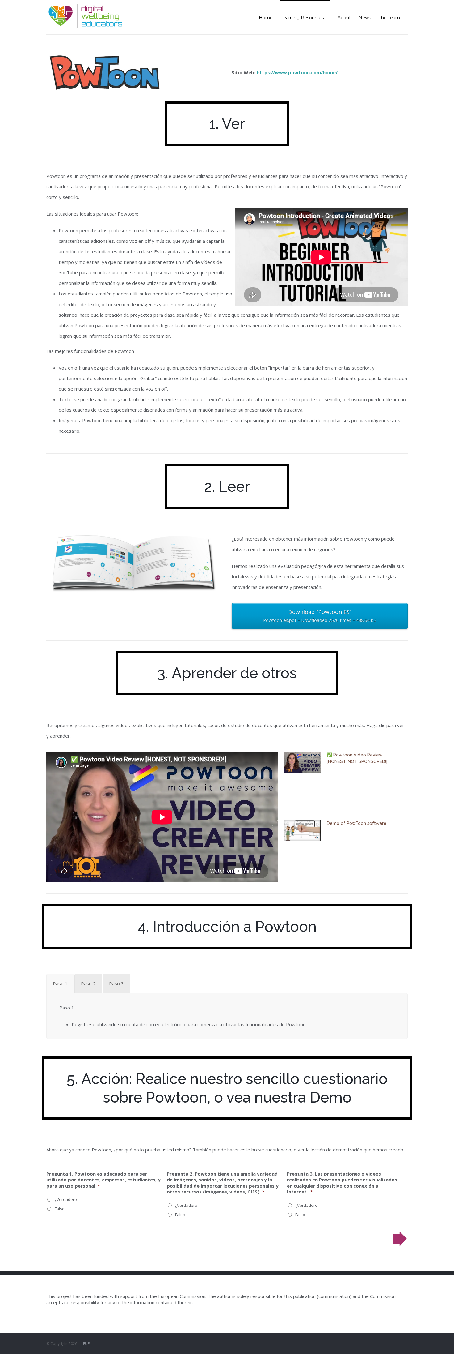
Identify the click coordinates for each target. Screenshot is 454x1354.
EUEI (86, 1343)
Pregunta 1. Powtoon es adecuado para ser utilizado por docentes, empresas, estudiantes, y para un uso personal (103, 1180)
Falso (60, 1208)
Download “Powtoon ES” (319, 615)
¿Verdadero (66, 1199)
